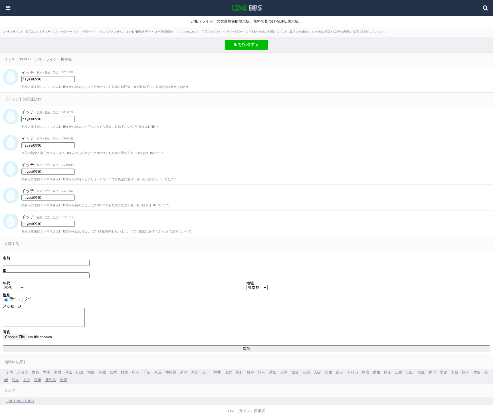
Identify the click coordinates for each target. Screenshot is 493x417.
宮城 (57, 372)
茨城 (102, 372)
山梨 (228, 372)
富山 (195, 372)
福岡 (465, 372)
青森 (35, 372)
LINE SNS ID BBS (20, 401)
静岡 (261, 372)
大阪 (317, 372)
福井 (217, 372)
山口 (410, 372)
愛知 (272, 372)
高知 (454, 372)
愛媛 (443, 372)
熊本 (15, 380)
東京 (157, 372)
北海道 (22, 372)
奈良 (339, 372)
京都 (306, 372)
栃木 (39, 72)
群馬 (39, 112)
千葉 (146, 372)
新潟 (183, 372)
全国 (9, 372)
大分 (26, 380)
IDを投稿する (246, 44)
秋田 (68, 372)
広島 (399, 372)
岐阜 (250, 372)
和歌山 (352, 372)
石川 (206, 372)
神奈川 (170, 372)
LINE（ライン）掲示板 (246, 411)
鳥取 (365, 372)
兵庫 (328, 372)
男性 (47, 72)
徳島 (421, 372)
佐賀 (476, 372)
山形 (80, 372)
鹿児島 (50, 380)
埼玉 (135, 372)
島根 (376, 372)
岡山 (387, 372)
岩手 (46, 372)
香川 (432, 372)
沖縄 (63, 380)
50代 (55, 72)
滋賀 (295, 372)
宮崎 (37, 380)
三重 (284, 372)
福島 (91, 372)
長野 (239, 372)
